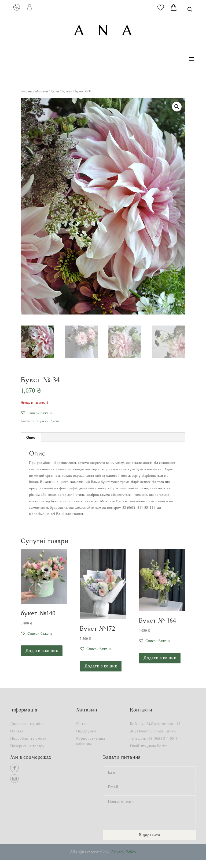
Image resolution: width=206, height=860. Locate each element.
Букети (67, 91)
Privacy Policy (123, 852)
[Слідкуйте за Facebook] (14, 768)
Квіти (55, 91)
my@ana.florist (154, 746)
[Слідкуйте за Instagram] (14, 778)
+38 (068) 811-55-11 (163, 738)
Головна (26, 91)
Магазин (41, 91)
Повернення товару (27, 746)
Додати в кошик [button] (41, 650)
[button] (177, 106)
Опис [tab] (30, 437)
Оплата (16, 731)
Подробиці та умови (28, 738)
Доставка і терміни (27, 723)
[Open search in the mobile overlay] (190, 9)
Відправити (149, 835)
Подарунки (86, 731)
